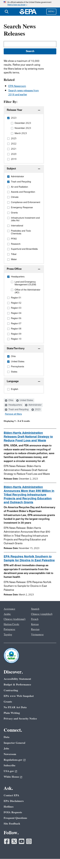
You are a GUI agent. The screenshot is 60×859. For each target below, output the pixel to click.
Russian (35, 629)
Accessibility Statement (17, 679)
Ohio (10, 400)
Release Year (14, 110)
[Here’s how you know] (30, 3)
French (34, 619)
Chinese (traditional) (15, 619)
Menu (51, 11)
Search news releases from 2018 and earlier (23, 92)
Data (6, 737)
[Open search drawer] (7, 12)
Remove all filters (13, 414)
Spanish (35, 609)
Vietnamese (37, 634)
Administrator (35, 405)
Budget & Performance (17, 684)
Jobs (6, 748)
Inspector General (14, 743)
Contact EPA (11, 795)
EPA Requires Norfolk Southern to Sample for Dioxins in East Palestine (29, 558)
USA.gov (9, 771)
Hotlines (9, 806)
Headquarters (15, 405)
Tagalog (8, 634)
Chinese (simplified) (41, 614)
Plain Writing (12, 713)
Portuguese (9, 629)
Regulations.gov (13, 759)
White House (11, 776)
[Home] (28, 11)
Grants (8, 701)
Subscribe (9, 765)
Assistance (9, 609)
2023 (37, 410)
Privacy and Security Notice (20, 718)
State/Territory (15, 348)
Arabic (7, 614)
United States (26, 400)
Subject (11, 168)
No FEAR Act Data (15, 707)
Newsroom (10, 754)
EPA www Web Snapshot (19, 696)
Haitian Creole (11, 624)
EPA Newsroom (17, 86)
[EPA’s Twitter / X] (14, 841)
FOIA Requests (13, 812)
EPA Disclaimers (14, 801)
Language (13, 381)
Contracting (11, 690)
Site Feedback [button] (12, 823)
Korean (35, 624)
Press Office (14, 269)
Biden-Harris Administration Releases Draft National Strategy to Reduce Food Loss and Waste (28, 437)
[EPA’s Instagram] (29, 841)
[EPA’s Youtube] (21, 841)
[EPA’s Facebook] (7, 841)
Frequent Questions (15, 818)
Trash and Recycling (18, 410)
